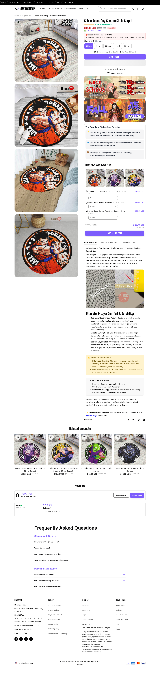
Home (16, 16)
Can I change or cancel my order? (47, 554)
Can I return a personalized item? (47, 587)
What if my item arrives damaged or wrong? (51, 560)
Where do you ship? (42, 548)
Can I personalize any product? (46, 581)
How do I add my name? (44, 574)
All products (26, 16)
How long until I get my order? (46, 542)
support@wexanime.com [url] (29, 625)
